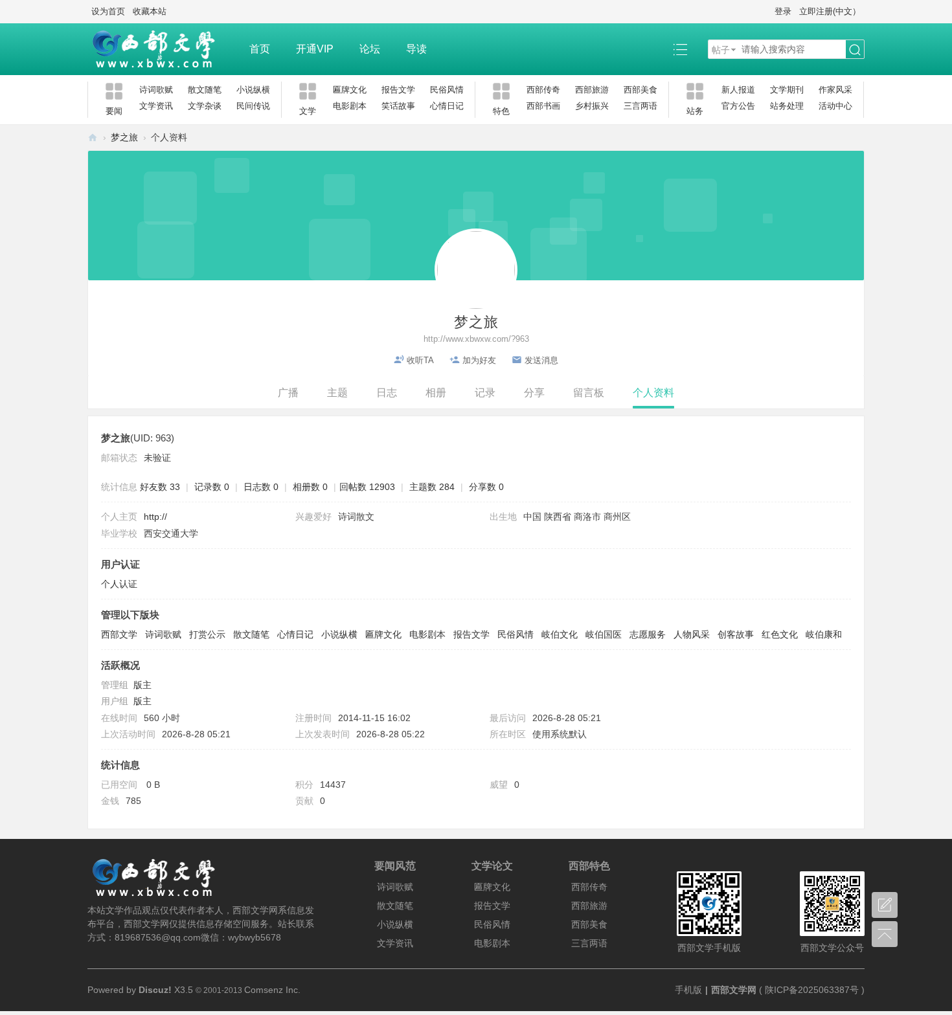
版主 (142, 685)
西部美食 (640, 90)
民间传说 (253, 106)
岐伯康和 (824, 634)
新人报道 (738, 90)
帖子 (721, 50)
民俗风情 (447, 90)
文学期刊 (787, 90)
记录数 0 (211, 487)
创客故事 (736, 634)
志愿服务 (647, 634)
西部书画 (543, 106)
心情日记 (447, 106)
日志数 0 (261, 487)
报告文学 (398, 90)
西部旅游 (592, 90)
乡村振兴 (592, 106)
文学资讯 (156, 106)
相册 (435, 392)
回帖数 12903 (367, 487)
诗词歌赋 (156, 90)
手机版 (688, 990)
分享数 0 (486, 487)
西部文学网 (92, 137)
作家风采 (835, 90)
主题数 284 (432, 487)
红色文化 (780, 634)
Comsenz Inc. (272, 990)
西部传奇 (543, 90)
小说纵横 (253, 90)
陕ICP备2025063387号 (812, 990)
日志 (386, 392)
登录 (783, 11)
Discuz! (155, 990)
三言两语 (640, 106)
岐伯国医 (603, 634)
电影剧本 (350, 106)
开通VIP (315, 48)
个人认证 (119, 584)
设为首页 (108, 11)
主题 (337, 392)
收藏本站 (149, 11)
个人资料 (653, 392)
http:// (155, 516)
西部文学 (119, 634)
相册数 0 (310, 487)
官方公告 (738, 106)
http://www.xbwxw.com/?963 (476, 339)
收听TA (420, 360)
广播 (288, 392)
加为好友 (479, 360)
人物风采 (692, 634)
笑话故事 (398, 106)
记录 (485, 392)
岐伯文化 (559, 634)
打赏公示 (207, 634)
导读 (416, 48)
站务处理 (787, 106)
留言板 (588, 392)
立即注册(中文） (830, 11)
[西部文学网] (161, 49)
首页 (259, 48)
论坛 (369, 48)
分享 (534, 392)
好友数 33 (160, 487)
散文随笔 (204, 90)
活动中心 (835, 106)
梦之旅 (124, 137)
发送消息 (541, 360)
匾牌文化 (350, 90)
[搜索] (855, 50)
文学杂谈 (204, 106)
